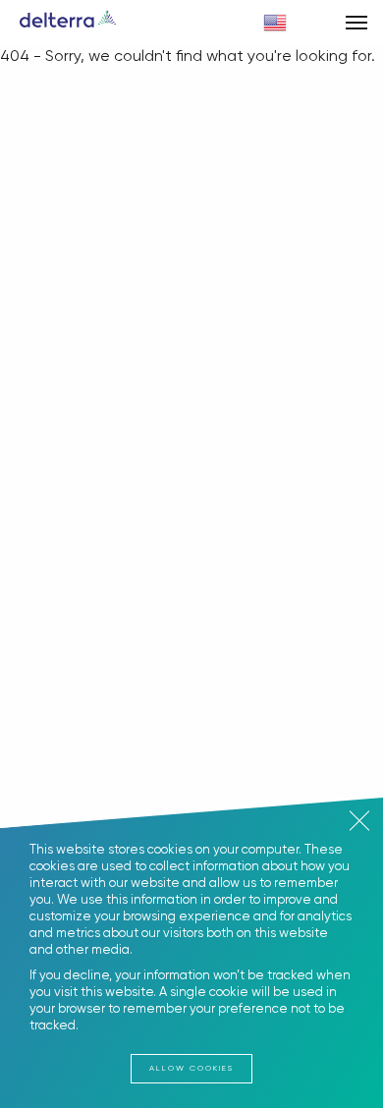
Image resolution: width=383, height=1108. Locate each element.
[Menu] (356, 22)
